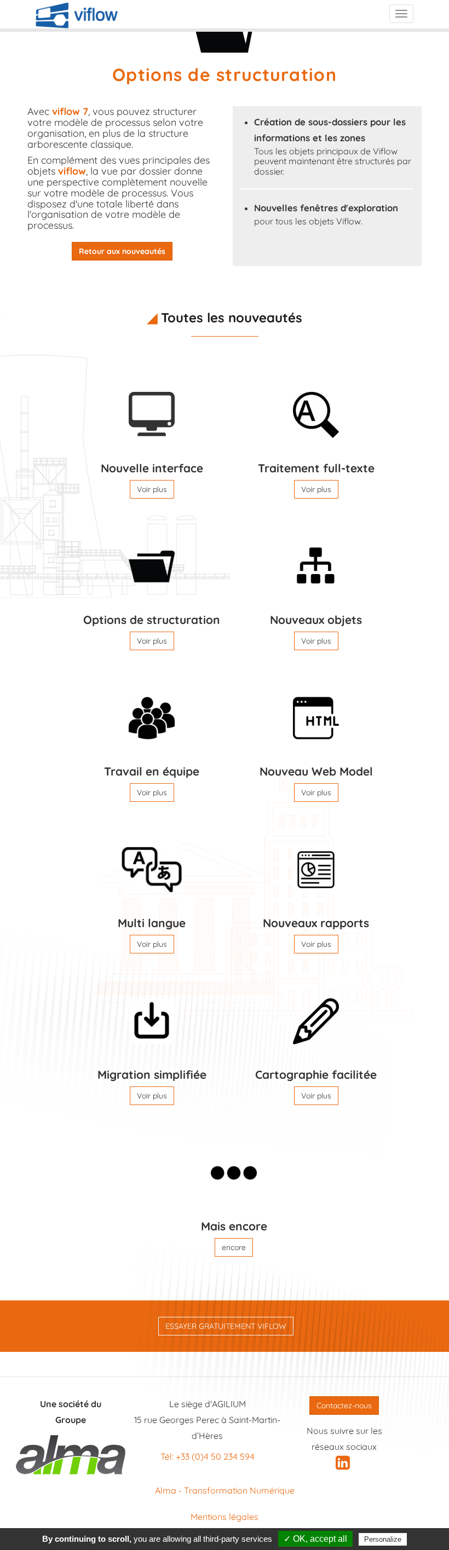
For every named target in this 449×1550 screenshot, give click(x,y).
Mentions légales (224, 1516)
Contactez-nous (344, 1405)
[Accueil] (77, 15)
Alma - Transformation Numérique (225, 1490)
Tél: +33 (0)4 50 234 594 (207, 1456)
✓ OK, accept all (315, 1538)
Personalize (382, 1539)
